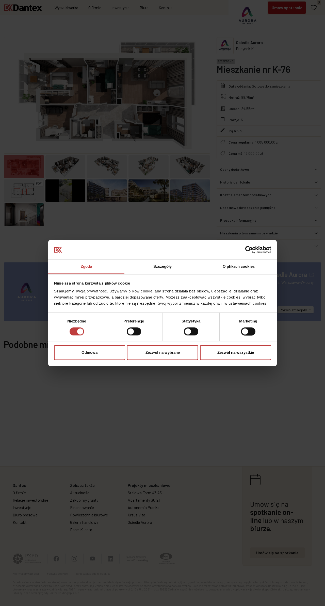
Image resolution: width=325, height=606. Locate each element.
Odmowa (90, 352)
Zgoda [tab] (86, 266)
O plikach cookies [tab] (239, 266)
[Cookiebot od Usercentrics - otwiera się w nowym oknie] (249, 249)
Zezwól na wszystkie (235, 352)
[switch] (134, 331)
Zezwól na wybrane (162, 352)
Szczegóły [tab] (162, 266)
